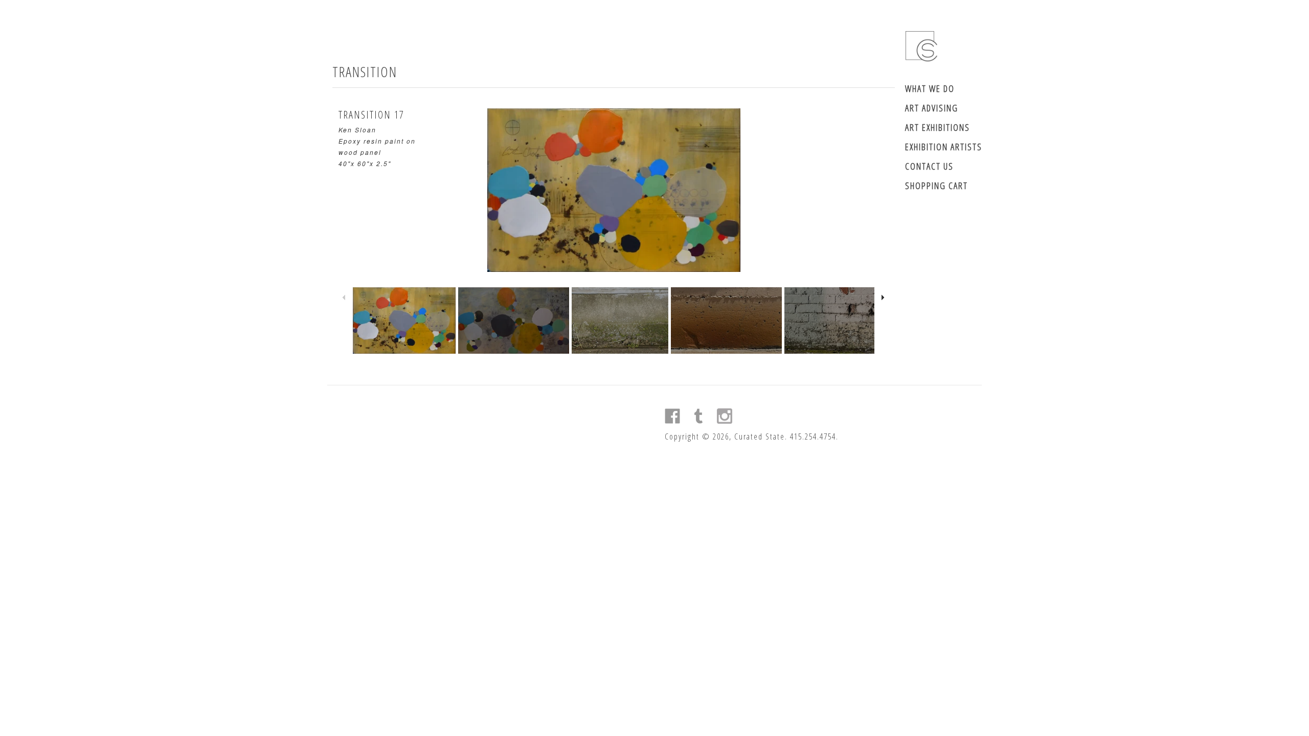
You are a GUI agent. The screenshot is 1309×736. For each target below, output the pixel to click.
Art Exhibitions (937, 127)
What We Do (930, 88)
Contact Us (929, 166)
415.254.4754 (813, 436)
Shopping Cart (936, 185)
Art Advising (931, 108)
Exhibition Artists (943, 147)
